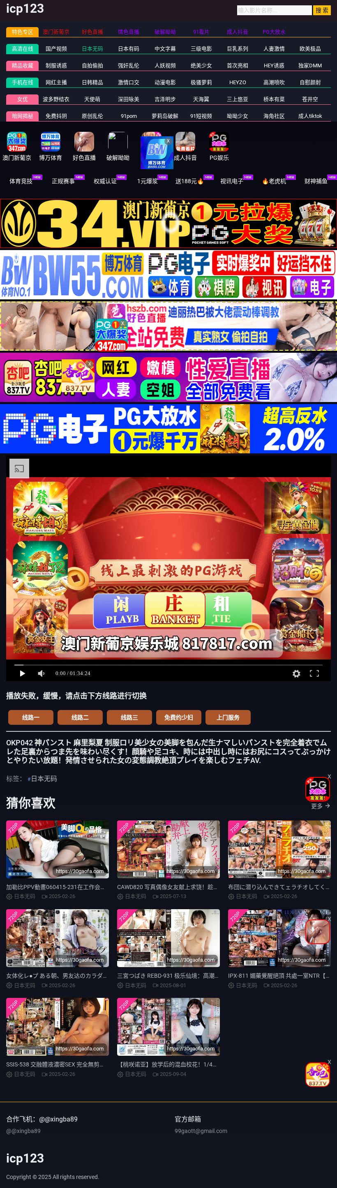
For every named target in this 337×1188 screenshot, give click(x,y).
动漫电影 (165, 82)
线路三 (129, 717)
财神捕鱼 (316, 181)
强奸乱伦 (128, 65)
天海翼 (201, 99)
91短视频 (201, 116)
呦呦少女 (237, 116)
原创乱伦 (92, 116)
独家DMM (310, 65)
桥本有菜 (274, 99)
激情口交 (128, 82)
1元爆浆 (147, 181)
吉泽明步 (165, 99)
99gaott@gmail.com (201, 1131)
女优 (22, 99)
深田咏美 (128, 99)
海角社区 (274, 116)
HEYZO (237, 82)
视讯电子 (231, 181)
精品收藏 (22, 65)
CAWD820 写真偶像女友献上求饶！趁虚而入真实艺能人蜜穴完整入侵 (205, 887)
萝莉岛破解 (165, 116)
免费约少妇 (178, 717)
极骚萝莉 (201, 82)
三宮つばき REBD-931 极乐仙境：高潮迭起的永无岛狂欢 (189, 975)
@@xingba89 (23, 1131)
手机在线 (22, 82)
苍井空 (310, 99)
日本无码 (92, 49)
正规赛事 (63, 181)
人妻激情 (274, 49)
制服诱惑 (56, 65)
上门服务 (228, 717)
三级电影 (201, 49)
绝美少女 (201, 65)
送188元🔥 (189, 181)
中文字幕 (165, 49)
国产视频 (56, 49)
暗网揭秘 (22, 116)
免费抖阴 (56, 116)
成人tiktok (310, 116)
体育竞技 (20, 181)
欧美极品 (310, 49)
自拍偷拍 (92, 65)
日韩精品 (92, 82)
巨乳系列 (237, 49)
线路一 (30, 717)
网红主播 (56, 82)
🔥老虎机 (274, 181)
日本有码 (128, 49)
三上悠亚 (237, 99)
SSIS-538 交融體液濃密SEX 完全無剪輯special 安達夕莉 (76, 1064)
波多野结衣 (56, 99)
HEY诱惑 (274, 65)
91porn (129, 116)
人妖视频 (165, 65)
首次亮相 (237, 65)
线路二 (80, 717)
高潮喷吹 (274, 82)
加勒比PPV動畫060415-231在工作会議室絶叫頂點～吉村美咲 (85, 887)
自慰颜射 (310, 82)
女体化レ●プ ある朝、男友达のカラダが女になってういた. (81, 975)
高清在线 (22, 49)
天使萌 (92, 99)
